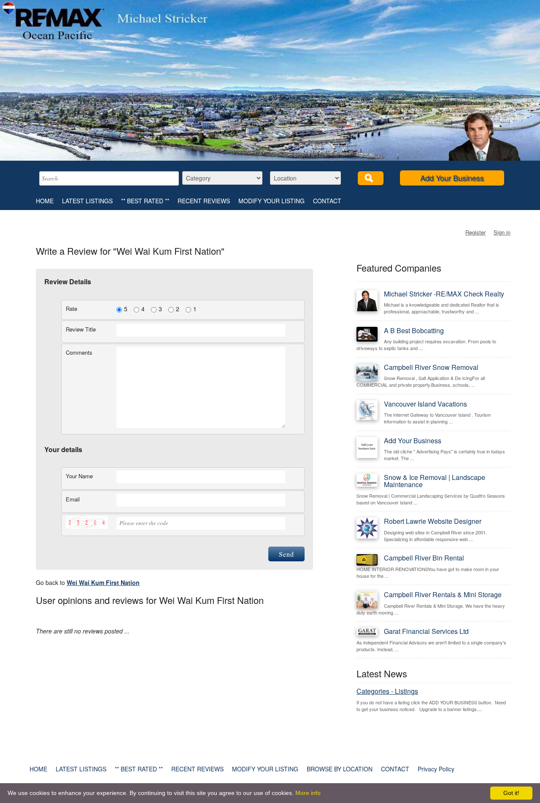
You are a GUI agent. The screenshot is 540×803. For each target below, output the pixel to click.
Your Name (79, 476)
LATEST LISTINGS (87, 201)
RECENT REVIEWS (204, 201)
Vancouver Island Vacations (425, 404)
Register (475, 232)
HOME (45, 201)
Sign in (502, 232)
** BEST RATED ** (145, 201)
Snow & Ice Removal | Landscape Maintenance (434, 481)
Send (286, 554)
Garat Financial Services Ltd (426, 631)
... (480, 709)
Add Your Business (452, 177)
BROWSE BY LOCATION (340, 769)
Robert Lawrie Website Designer (432, 521)
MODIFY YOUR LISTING (271, 201)
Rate (71, 308)
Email (73, 499)
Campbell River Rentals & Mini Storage (443, 594)
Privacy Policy (436, 769)
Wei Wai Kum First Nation (103, 582)
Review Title (81, 329)
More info (308, 793)
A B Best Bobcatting (414, 330)
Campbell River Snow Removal (431, 367)
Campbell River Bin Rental (424, 558)
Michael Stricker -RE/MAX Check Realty (444, 294)
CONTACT (327, 201)
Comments (79, 352)
